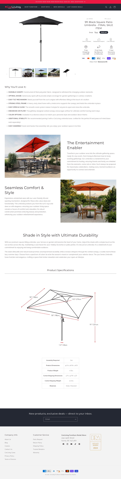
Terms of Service (10, 459)
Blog (6, 442)
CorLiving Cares (10, 452)
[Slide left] (7, 74)
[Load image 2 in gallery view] (28, 72)
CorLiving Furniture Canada (57, 474)
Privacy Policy (9, 456)
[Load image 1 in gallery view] (15, 72)
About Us (8, 439)
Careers (7, 446)
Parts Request (38, 439)
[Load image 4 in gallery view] (54, 72)
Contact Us (8, 449)
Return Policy (37, 442)
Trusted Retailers (39, 449)
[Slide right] (75, 74)
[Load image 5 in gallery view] (67, 72)
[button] (31, 7)
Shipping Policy (38, 446)
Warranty (36, 452)
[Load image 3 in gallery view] (41, 72)
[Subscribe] (75, 419)
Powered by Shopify (70, 474)
